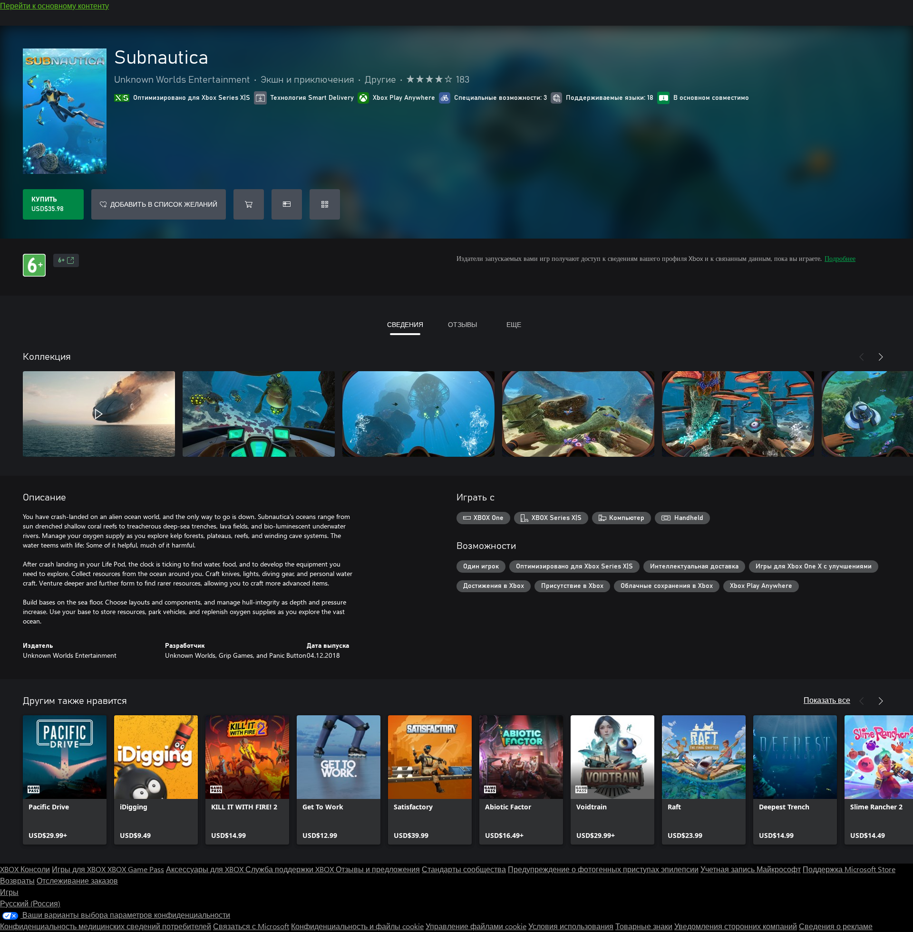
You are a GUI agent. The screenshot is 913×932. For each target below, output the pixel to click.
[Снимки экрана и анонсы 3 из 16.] (418, 414)
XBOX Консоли (25, 869)
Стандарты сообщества (464, 869)
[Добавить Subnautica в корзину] (248, 204)
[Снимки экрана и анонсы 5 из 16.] (738, 414)
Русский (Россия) (30, 903)
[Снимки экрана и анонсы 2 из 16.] (259, 414)
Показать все (827, 700)
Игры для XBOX (79, 869)
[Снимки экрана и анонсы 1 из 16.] (99, 414)
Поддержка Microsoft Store (849, 869)
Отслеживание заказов (77, 880)
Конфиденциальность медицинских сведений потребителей (105, 926)
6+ (61, 260)
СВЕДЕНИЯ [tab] (405, 324)
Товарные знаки (643, 926)
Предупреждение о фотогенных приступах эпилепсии (603, 869)
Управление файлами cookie (476, 926)
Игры (9, 892)
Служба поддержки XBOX (290, 869)
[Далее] (880, 357)
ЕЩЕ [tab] (513, 324)
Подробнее (840, 258)
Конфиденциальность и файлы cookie (357, 926)
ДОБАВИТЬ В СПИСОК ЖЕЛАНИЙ (163, 204)
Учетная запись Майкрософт (750, 869)
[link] (65, 780)
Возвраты (17, 880)
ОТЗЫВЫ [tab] (462, 324)
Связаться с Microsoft (251, 926)
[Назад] (861, 357)
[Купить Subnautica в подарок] (287, 204)
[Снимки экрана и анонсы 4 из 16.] (578, 414)
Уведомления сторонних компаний (735, 926)
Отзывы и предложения (378, 869)
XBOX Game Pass (135, 869)
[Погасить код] (325, 204)
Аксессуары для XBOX (205, 869)
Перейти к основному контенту (54, 5)
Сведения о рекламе (836, 926)
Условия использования (570, 926)
